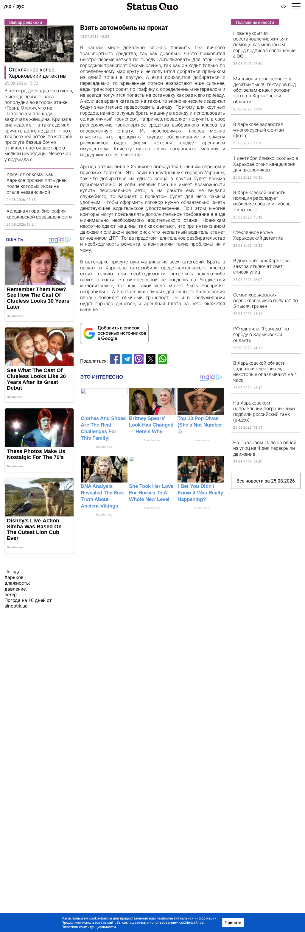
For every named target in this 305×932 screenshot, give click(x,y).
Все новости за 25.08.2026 (265, 481)
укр (7, 6)
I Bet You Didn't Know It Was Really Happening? (200, 492)
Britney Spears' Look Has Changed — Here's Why (151, 425)
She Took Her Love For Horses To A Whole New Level (151, 492)
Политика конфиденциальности (88, 927)
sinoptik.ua (16, 606)
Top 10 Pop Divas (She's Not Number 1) (200, 425)
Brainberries (104, 446)
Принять (233, 922)
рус (20, 6)
